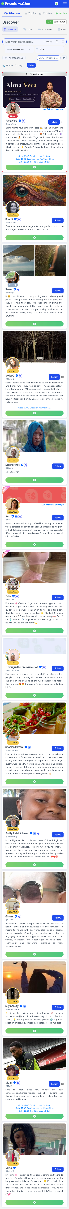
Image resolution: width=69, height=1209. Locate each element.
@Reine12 (9, 1171)
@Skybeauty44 (12, 1009)
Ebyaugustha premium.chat (22, 667)
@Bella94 (9, 599)
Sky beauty (12, 1006)
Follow (31, 65)
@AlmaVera (11, 124)
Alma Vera (12, 120)
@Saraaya (9, 292)
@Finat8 (9, 468)
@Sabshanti (10, 222)
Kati (8, 516)
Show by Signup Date (48, 58)
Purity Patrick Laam (17, 833)
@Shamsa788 (11, 750)
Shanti (9, 219)
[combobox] (49, 49)
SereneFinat (12, 465)
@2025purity (11, 836)
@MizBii (9, 1086)
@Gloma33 (10, 919)
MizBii (9, 1082)
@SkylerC (9, 379)
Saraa (9, 289)
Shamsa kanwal (14, 747)
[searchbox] (54, 49)
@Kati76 (9, 519)
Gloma (9, 916)
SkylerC (10, 375)
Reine (9, 1168)
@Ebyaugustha (12, 670)
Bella (8, 596)
